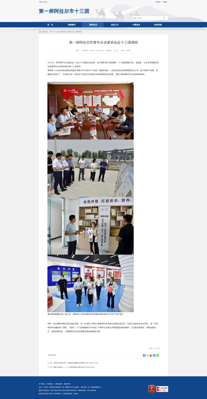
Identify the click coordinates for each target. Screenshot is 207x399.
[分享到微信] (157, 355)
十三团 (56, 32)
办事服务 (136, 25)
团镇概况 (72, 25)
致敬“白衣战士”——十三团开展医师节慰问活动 (69, 367)
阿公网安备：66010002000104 (52, 390)
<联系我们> (58, 393)
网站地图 (59, 384)
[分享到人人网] (154, 355)
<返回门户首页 (43, 2)
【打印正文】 (51, 355)
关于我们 (42, 384)
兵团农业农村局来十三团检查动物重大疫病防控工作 (70, 363)
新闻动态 (93, 25)
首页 (51, 32)
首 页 (50, 25)
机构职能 (158, 25)
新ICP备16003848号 (70, 390)
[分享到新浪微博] (151, 355)
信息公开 (115, 25)
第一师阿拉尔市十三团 (64, 11)
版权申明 (67, 384)
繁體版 (165, 2)
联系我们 (50, 384)
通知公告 (71, 32)
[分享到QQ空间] (147, 355)
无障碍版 (157, 2)
